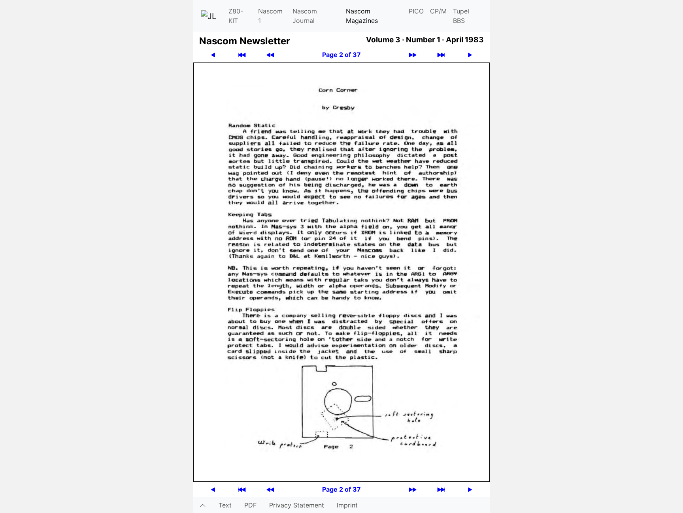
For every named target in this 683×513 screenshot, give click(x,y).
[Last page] (441, 54)
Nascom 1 (270, 16)
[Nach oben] (202, 505)
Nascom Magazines (362, 16)
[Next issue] (412, 54)
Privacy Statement (296, 505)
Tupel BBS (461, 16)
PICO (416, 11)
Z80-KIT (235, 16)
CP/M (438, 11)
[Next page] (470, 54)
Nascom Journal (304, 16)
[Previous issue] (270, 54)
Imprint (347, 505)
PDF (250, 505)
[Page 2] (341, 271)
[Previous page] (213, 54)
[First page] (241, 54)
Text (225, 505)
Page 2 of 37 (341, 55)
